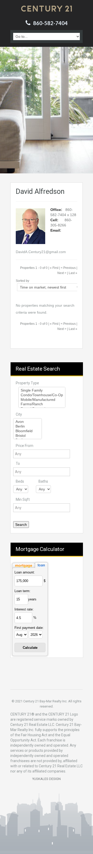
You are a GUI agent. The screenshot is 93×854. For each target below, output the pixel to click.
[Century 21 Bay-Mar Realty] (46, 9)
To (18, 463)
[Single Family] (42, 390)
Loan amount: (24, 572)
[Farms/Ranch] (42, 404)
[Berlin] (27, 426)
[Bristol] (27, 435)
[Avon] (27, 421)
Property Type (27, 383)
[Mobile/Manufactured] (42, 399)
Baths (43, 481)
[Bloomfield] (27, 431)
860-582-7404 (50, 23)
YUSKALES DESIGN (46, 779)
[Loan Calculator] (30, 565)
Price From (24, 446)
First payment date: (29, 628)
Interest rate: (24, 609)
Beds (20, 481)
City (19, 414)
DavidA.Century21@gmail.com (41, 252)
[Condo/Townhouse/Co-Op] (42, 395)
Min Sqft (23, 499)
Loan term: (22, 591)
